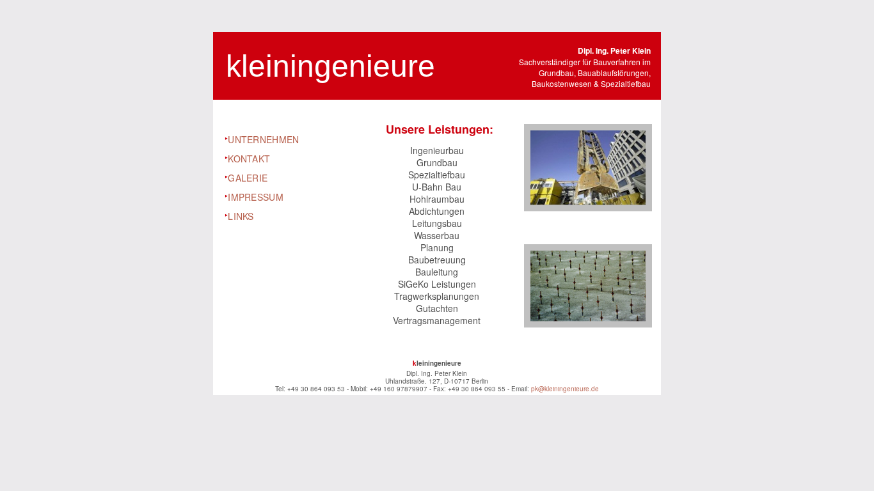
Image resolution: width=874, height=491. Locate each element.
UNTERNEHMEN (263, 139)
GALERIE (247, 177)
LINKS (240, 216)
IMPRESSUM (255, 197)
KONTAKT (249, 158)
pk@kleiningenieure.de (565, 388)
